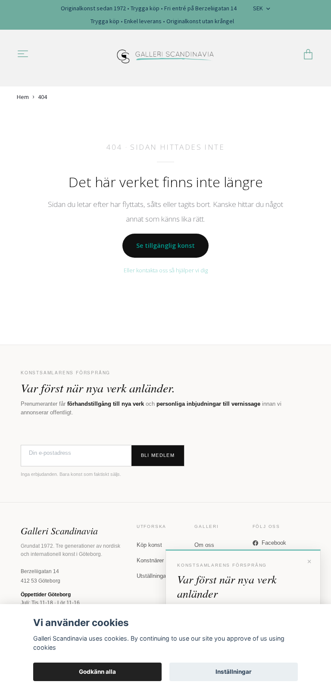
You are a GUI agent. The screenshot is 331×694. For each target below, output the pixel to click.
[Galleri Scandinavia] (165, 54)
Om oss (204, 545)
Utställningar (152, 576)
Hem (23, 97)
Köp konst (149, 545)
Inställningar (233, 671)
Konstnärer (150, 560)
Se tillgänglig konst (165, 245)
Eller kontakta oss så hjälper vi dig (166, 270)
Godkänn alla (97, 671)
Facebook (274, 543)
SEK (258, 8)
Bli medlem (158, 455)
